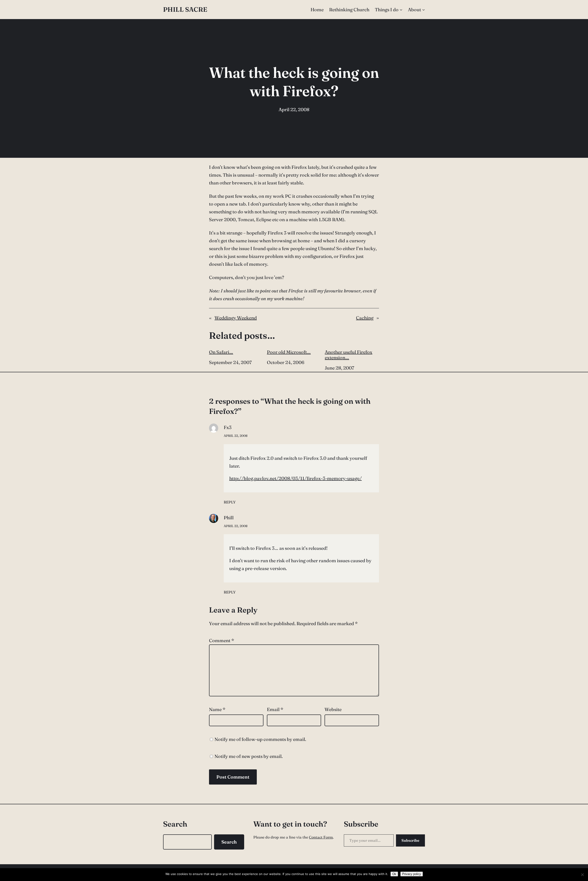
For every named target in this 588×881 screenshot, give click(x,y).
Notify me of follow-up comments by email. (260, 739)
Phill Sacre (185, 9)
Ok (394, 874)
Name (217, 709)
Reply (230, 502)
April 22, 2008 (235, 436)
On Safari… (221, 352)
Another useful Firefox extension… (348, 354)
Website (333, 709)
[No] (582, 874)
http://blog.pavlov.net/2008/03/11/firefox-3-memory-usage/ (295, 478)
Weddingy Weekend (236, 318)
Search (229, 842)
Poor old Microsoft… (289, 352)
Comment (221, 640)
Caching (364, 318)
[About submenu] (423, 9)
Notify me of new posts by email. (249, 756)
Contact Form (321, 837)
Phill (229, 517)
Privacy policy (411, 874)
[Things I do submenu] (401, 9)
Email (275, 709)
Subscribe (410, 840)
